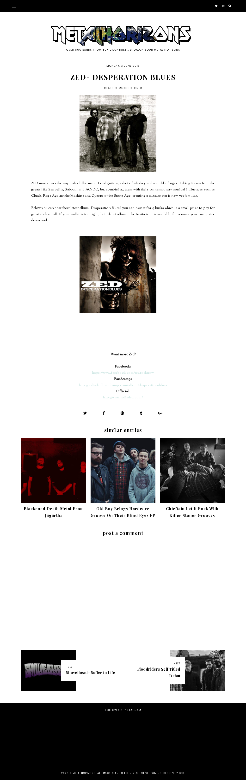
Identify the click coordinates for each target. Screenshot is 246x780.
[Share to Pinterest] (122, 413)
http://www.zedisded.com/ (123, 397)
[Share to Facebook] (104, 413)
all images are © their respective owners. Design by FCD (140, 773)
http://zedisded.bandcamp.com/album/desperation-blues (123, 385)
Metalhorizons (84, 773)
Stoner (136, 88)
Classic (110, 88)
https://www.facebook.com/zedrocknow (123, 372)
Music (124, 88)
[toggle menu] (14, 6)
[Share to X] (85, 413)
